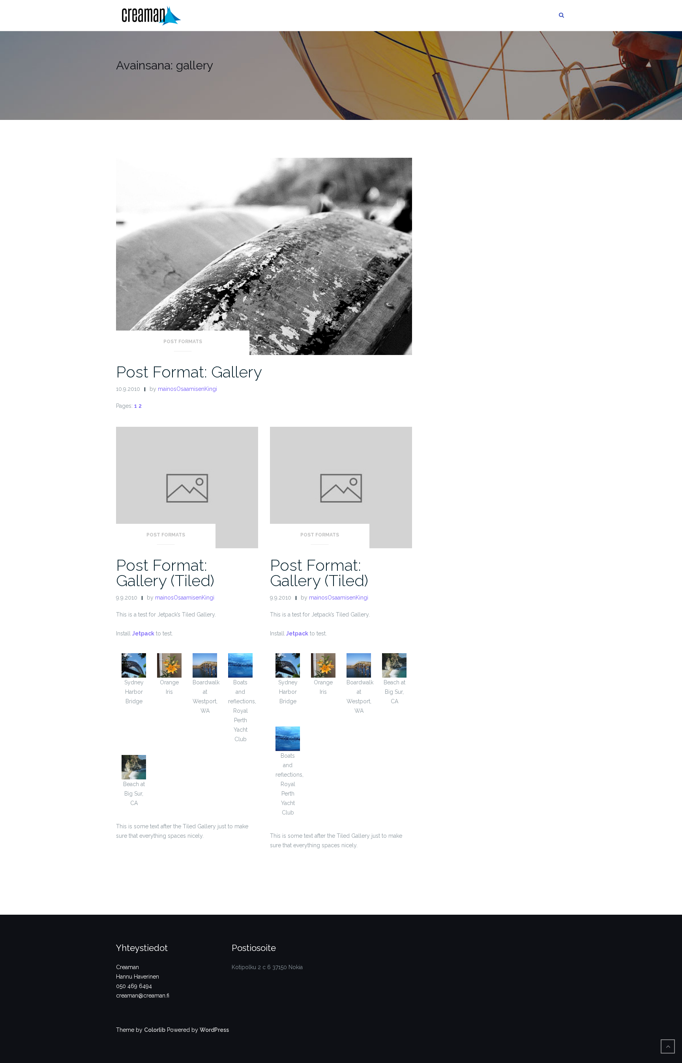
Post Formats (182, 341)
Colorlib (154, 1030)
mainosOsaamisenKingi (187, 389)
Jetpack (143, 633)
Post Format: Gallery (189, 371)
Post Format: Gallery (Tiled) (165, 573)
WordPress (214, 1030)
